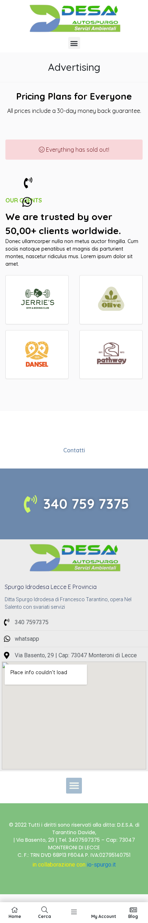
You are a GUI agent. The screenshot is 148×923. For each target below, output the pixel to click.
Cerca (44, 916)
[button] (74, 43)
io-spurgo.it (101, 864)
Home (15, 916)
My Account (103, 916)
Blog (133, 916)
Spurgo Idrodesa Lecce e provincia (51, 586)
